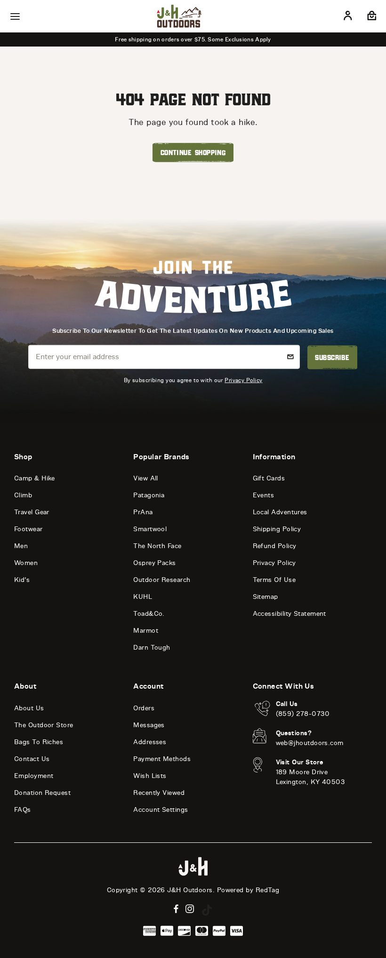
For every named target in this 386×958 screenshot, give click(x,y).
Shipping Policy (277, 529)
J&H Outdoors (189, 890)
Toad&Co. (149, 614)
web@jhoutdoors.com (310, 743)
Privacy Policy (243, 380)
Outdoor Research (161, 580)
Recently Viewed (159, 793)
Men (21, 546)
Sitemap (265, 597)
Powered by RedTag (248, 890)
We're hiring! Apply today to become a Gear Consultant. (209, 39)
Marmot (145, 631)
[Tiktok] (207, 910)
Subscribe (332, 357)
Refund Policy (275, 546)
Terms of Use (274, 580)
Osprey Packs (154, 563)
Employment (34, 776)
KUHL (142, 597)
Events (263, 495)
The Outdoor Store (43, 725)
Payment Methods (162, 759)
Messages (149, 725)
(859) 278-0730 (303, 714)
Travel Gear (31, 512)
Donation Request (42, 793)
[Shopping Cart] (371, 17)
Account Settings (160, 810)
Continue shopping (193, 152)
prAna (143, 512)
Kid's (22, 580)
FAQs (22, 810)
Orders (143, 708)
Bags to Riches (38, 742)
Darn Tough (151, 648)
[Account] (348, 17)
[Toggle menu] (15, 16)
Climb (23, 495)
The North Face (157, 546)
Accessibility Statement (289, 614)
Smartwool (150, 529)
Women (26, 563)
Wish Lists (150, 776)
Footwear (28, 529)
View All (145, 478)
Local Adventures (280, 512)
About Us (29, 708)
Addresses (149, 742)
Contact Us (32, 759)
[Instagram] (189, 908)
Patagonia (148, 495)
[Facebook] (176, 908)
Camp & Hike (34, 478)
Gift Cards (269, 478)
